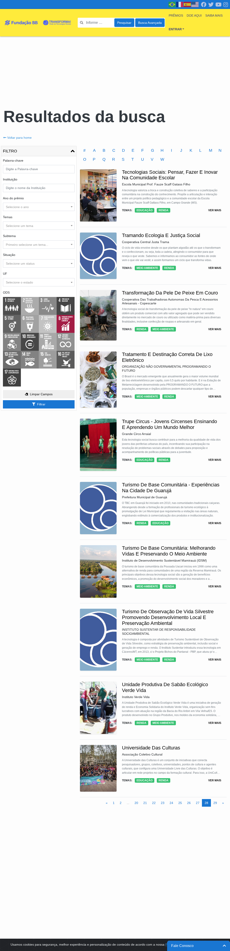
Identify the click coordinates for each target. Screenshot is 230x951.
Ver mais (214, 210)
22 (154, 803)
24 (171, 803)
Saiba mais (214, 15)
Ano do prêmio (13, 198)
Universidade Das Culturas (151, 748)
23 (162, 803)
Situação (9, 255)
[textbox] (39, 207)
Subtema (9, 236)
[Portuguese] (172, 4)
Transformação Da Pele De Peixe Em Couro (170, 293)
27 (197, 803)
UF (5, 273)
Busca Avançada (150, 22)
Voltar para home (19, 137)
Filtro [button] (10, 151)
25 (180, 803)
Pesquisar (124, 22)
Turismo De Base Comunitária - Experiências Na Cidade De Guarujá (170, 487)
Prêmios (176, 15)
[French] (180, 4)
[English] (195, 4)
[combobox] (39, 207)
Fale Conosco (182, 946)
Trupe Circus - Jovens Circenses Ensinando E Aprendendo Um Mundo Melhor (169, 424)
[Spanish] (187, 4)
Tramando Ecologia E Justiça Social (161, 235)
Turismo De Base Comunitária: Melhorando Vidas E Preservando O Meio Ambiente (168, 551)
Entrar (175, 29)
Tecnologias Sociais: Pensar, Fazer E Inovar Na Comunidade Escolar (170, 175)
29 (215, 803)
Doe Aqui (194, 15)
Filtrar (41, 404)
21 (145, 803)
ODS (6, 292)
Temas (7, 217)
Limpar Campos (41, 394)
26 (189, 803)
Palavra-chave (13, 160)
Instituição (10, 179)
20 (136, 803)
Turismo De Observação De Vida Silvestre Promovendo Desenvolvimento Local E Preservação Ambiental (168, 617)
